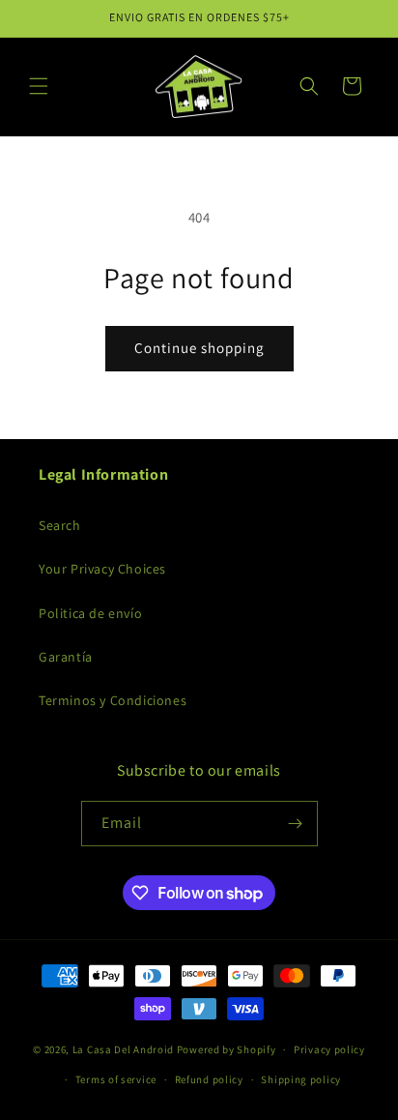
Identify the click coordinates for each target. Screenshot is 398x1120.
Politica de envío (90, 613)
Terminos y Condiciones (112, 700)
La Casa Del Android (124, 1049)
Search (60, 525)
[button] (38, 86)
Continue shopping (199, 348)
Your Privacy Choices (102, 568)
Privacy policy (329, 1049)
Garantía (66, 656)
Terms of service (115, 1079)
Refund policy (209, 1079)
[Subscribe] (295, 823)
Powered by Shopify (226, 1049)
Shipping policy (301, 1079)
